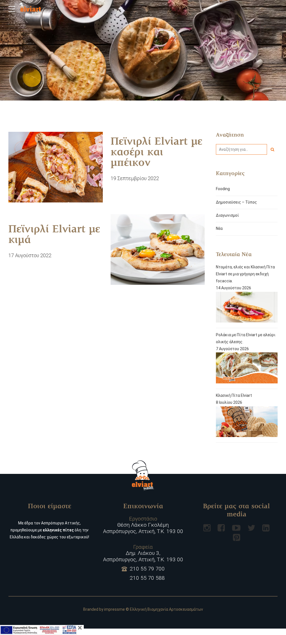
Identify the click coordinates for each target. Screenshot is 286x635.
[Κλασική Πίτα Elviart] (247, 423)
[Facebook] (221, 528)
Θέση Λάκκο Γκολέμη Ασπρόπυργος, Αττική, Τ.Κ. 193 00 (143, 525)
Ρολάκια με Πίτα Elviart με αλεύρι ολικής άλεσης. (245, 338)
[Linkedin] (266, 528)
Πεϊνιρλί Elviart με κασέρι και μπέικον (156, 153)
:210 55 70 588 (147, 578)
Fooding (223, 189)
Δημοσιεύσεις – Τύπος (236, 202)
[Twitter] (251, 528)
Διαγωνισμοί (227, 215)
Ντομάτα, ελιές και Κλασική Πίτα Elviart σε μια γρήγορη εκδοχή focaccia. (245, 274)
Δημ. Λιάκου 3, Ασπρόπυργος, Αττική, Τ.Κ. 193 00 (143, 553)
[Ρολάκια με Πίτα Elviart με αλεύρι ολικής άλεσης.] (247, 369)
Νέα (219, 228)
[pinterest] (236, 537)
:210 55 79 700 (147, 569)
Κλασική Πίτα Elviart (234, 395)
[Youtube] (236, 528)
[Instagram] (207, 528)
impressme (114, 609)
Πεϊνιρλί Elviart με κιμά (54, 235)
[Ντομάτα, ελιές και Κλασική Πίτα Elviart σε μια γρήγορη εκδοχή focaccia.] (247, 308)
